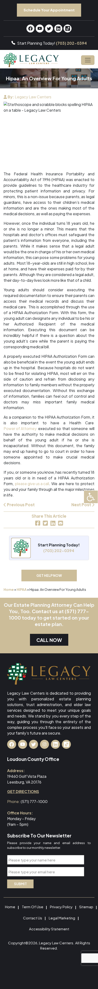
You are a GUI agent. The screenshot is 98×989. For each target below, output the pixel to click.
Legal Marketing (62, 918)
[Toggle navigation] (87, 60)
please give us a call (32, 483)
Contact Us (32, 918)
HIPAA (22, 589)
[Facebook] (37, 523)
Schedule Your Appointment (49, 10)
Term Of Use (32, 906)
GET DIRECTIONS (23, 791)
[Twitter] (45, 523)
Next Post (81, 504)
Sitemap (86, 906)
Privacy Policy (61, 906)
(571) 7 (72, 611)
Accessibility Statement (49, 929)
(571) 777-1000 (34, 801)
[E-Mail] (60, 523)
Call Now (49, 640)
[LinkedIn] (52, 523)
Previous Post (20, 504)
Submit (20, 884)
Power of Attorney (20, 428)
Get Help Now (49, 575)
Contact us (45, 611)
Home (9, 589)
